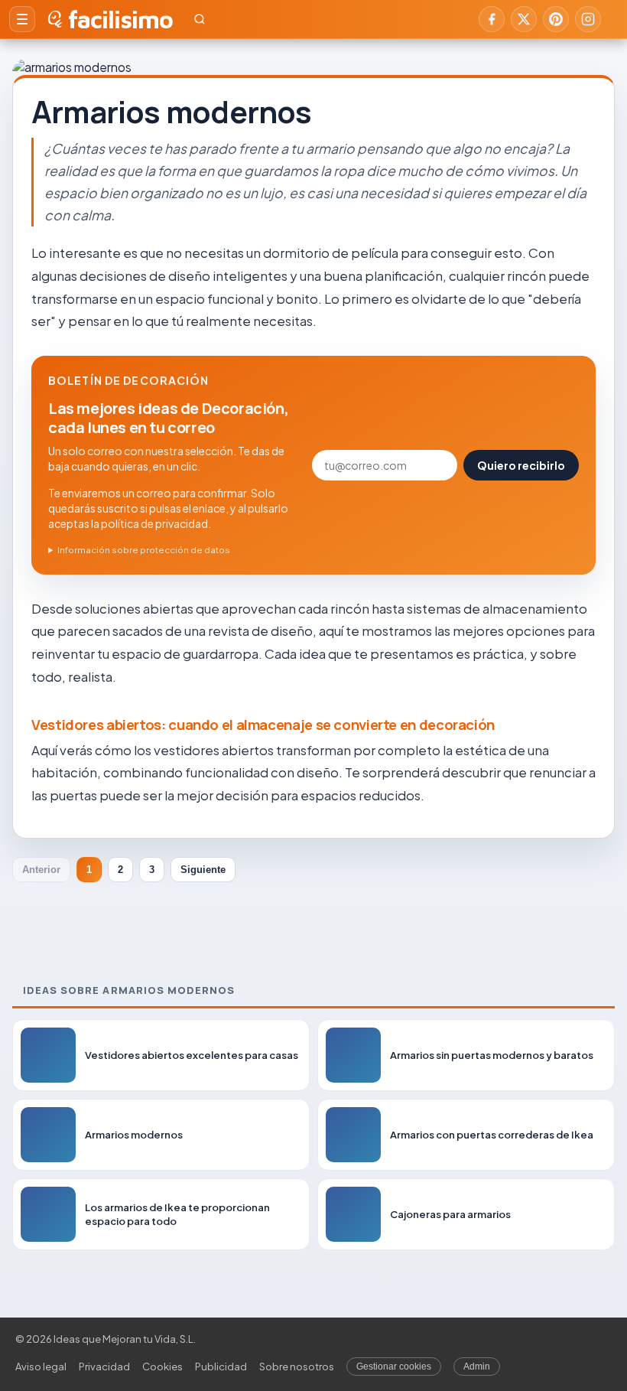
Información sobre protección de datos (143, 549)
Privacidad (104, 1366)
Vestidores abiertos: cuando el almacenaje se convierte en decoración (263, 725)
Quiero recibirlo (521, 465)
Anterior (41, 869)
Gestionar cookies (393, 1366)
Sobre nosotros (296, 1366)
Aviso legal (41, 1366)
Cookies (162, 1366)
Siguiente (203, 869)
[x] (524, 19)
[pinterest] (556, 19)
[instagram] (588, 19)
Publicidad (221, 1366)
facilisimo (120, 19)
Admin (476, 1366)
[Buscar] (199, 19)
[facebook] (492, 19)
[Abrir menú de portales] (22, 19)
